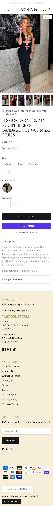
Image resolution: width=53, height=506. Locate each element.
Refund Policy (9, 394)
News (5, 385)
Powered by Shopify (30, 496)
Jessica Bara (12, 148)
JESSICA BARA (15, 496)
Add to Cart (26, 216)
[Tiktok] (14, 349)
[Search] (9, 10)
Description (8, 241)
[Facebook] (4, 349)
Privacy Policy (9, 399)
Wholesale (7, 380)
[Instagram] (9, 349)
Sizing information (12, 279)
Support (6, 390)
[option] (26, 53)
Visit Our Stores (10, 366)
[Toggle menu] (3, 10)
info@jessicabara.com (17, 310)
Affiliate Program (11, 375)
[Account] (44, 10)
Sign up (10, 440)
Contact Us (8, 371)
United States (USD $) (16, 488)
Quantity (7, 197)
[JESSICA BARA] (26, 10)
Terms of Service (11, 404)
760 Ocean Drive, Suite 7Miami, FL (15, 325)
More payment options (26, 232)
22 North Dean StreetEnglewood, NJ (13, 338)
